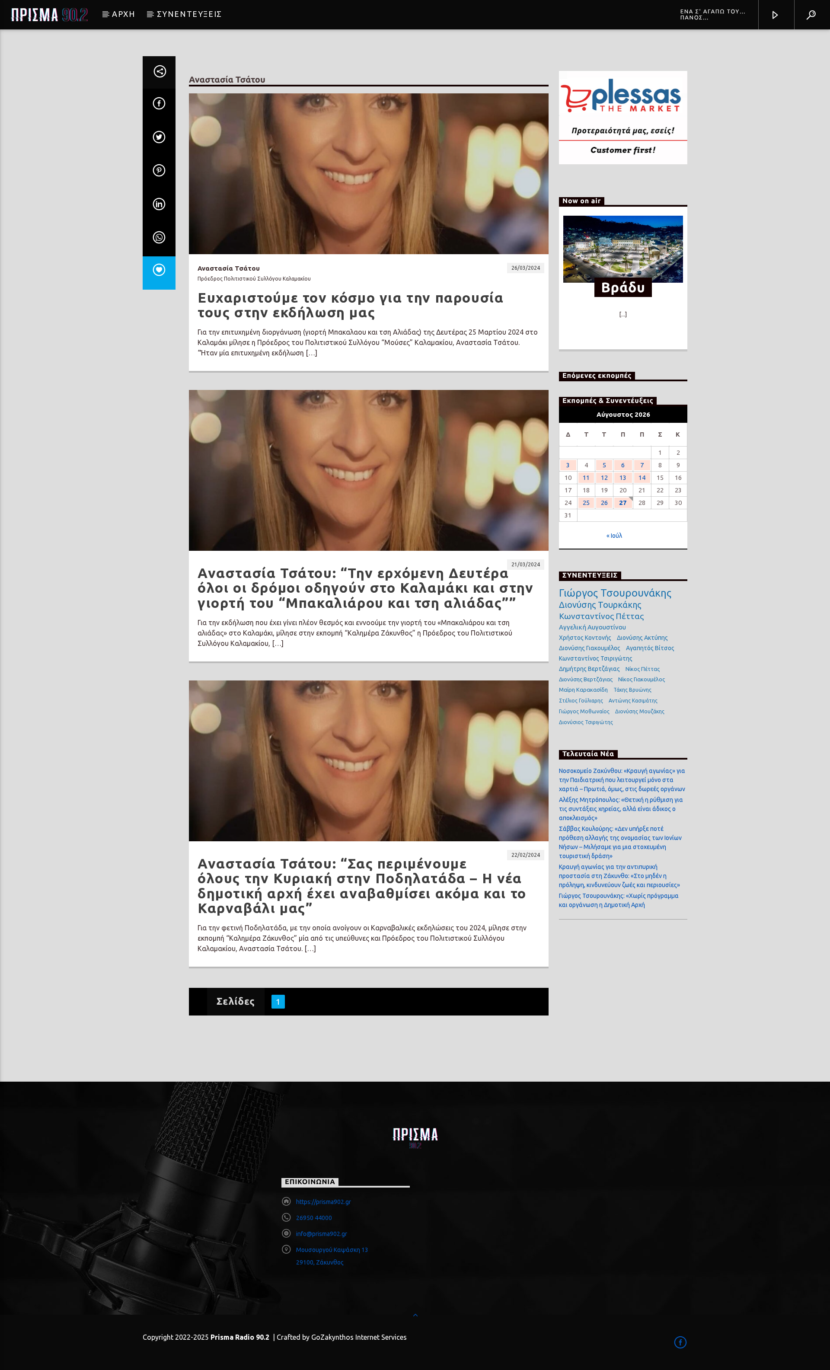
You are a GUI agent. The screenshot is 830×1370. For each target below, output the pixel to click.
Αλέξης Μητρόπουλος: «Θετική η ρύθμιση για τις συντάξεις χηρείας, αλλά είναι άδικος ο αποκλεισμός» (621, 808)
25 (586, 502)
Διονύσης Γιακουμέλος (589, 648)
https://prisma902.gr (323, 1201)
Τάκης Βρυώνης (632, 690)
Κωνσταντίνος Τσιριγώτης (595, 658)
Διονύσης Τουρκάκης (600, 605)
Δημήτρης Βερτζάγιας (589, 668)
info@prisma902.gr (321, 1233)
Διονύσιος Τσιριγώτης (586, 722)
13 (622, 477)
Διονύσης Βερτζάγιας (586, 679)
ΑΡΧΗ (123, 14)
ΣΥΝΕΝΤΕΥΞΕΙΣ (189, 14)
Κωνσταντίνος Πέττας (601, 616)
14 (641, 477)
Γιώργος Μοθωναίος (584, 711)
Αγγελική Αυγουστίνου (592, 627)
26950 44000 (314, 1217)
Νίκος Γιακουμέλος (641, 679)
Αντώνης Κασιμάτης (633, 700)
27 (623, 502)
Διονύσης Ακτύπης (642, 637)
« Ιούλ (614, 535)
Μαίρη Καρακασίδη (583, 690)
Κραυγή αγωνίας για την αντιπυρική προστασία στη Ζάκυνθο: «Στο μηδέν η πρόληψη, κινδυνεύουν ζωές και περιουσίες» (619, 875)
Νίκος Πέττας (643, 669)
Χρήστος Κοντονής (585, 637)
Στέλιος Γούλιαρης (581, 700)
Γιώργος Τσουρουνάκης (615, 593)
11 (586, 477)
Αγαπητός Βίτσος (650, 648)
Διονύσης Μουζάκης (639, 711)
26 (604, 502)
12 (604, 477)
